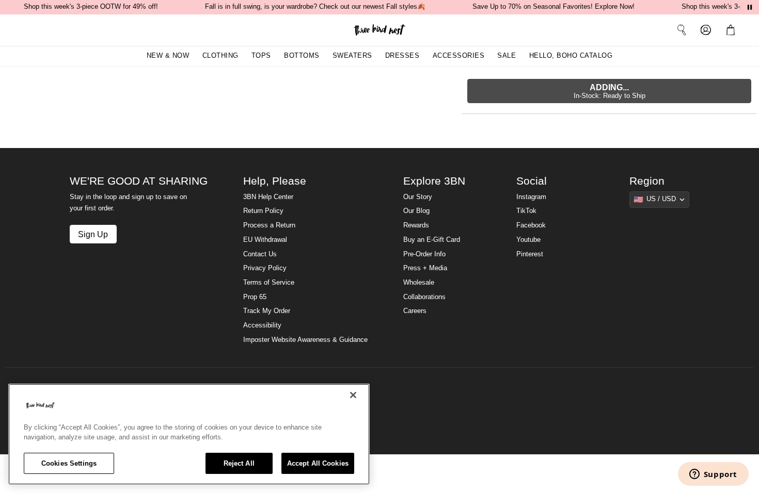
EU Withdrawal (265, 239)
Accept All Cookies (318, 463)
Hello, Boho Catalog (571, 55)
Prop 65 (254, 297)
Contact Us (260, 254)
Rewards (416, 225)
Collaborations (424, 297)
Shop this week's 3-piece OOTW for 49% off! (91, 6)
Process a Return (269, 225)
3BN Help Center (268, 197)
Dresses (402, 55)
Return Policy (263, 211)
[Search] (681, 30)
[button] (733, 30)
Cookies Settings (69, 463)
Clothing (220, 55)
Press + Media (425, 268)
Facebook (531, 225)
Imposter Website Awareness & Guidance (305, 339)
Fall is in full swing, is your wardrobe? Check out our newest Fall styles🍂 (315, 6)
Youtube (528, 239)
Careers (414, 311)
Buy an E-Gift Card (431, 239)
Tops (261, 55)
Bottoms (302, 55)
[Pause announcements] (749, 7)
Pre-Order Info (424, 254)
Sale (506, 55)
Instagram (531, 197)
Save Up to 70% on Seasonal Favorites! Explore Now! (553, 6)
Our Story (417, 197)
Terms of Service (268, 282)
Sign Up (93, 234)
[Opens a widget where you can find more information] (713, 475)
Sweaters (352, 55)
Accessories (459, 55)
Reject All (239, 463)
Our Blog (416, 211)
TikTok (526, 211)
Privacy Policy (265, 268)
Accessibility (262, 325)
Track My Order (266, 311)
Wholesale (418, 282)
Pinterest (529, 254)
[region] (189, 434)
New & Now (168, 55)
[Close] (353, 395)
